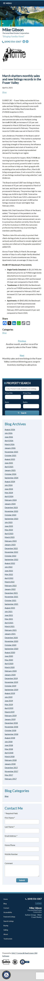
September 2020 (11, 649)
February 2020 (11, 671)
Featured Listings (9, 917)
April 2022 (9, 578)
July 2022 (8, 567)
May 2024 (9, 492)
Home (6, 899)
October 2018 (10, 730)
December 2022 (11, 548)
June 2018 (9, 745)
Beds (7, 402)
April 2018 (9, 753)
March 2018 (9, 756)
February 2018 (11, 760)
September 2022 (11, 559)
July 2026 (8, 433)
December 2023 (11, 507)
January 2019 (10, 719)
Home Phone (10, 845)
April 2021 (9, 623)
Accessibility (8, 912)
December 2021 (11, 593)
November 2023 (11, 511)
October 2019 (10, 686)
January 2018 (10, 764)
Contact (6, 908)
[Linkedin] (23, 41)
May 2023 (9, 530)
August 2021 (10, 608)
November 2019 (11, 682)
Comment (9, 863)
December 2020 (11, 637)
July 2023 (8, 522)
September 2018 (11, 734)
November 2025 (11, 452)
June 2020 (9, 656)
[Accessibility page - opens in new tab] (25, 965)
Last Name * (10, 827)
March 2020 (9, 667)
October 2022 (10, 556)
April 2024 (9, 496)
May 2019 (9, 704)
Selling (6, 930)
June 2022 (9, 571)
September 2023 (11, 519)
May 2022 (9, 574)
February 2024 (11, 500)
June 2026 (9, 437)
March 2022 (9, 582)
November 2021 (11, 596)
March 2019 (9, 712)
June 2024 (9, 489)
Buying (6, 925)
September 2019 (11, 689)
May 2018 (9, 749)
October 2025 (10, 455)
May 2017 (9, 775)
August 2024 (10, 481)
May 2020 (9, 660)
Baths (25, 402)
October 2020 (10, 645)
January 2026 (10, 448)
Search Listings (9, 921)
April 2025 (9, 466)
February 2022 (11, 585)
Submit (22, 880)
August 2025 (10, 459)
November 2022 (11, 552)
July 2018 (8, 741)
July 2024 (8, 485)
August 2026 (10, 429)
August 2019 (10, 693)
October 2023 (10, 515)
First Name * (10, 818)
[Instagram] (27, 41)
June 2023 (9, 526)
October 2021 (10, 600)
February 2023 (11, 541)
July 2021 (8, 611)
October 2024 (10, 474)
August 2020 (10, 652)
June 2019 (9, 701)
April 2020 (9, 663)
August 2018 (10, 738)
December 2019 (11, 678)
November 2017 (11, 771)
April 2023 (9, 533)
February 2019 (11, 715)
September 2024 (11, 478)
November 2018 (11, 727)
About (6, 934)
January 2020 (10, 675)
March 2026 (9, 444)
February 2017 (11, 779)
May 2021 (9, 619)
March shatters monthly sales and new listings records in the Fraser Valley (21, 79)
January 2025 (10, 470)
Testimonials (8, 939)
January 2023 (10, 544)
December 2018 (11, 723)
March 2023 (9, 537)
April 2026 (9, 440)
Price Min (9, 393)
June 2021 (9, 615)
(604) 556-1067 (12, 41)
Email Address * (11, 836)
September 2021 (11, 604)
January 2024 (10, 504)
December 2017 (11, 767)
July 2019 (8, 697)
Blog (4, 92)
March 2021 (9, 626)
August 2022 (10, 563)
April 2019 (9, 708)
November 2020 (11, 641)
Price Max (27, 393)
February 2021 (11, 630)
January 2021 (10, 634)
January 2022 (10, 589)
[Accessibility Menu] (6, 975)
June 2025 (9, 463)
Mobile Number (11, 854)
